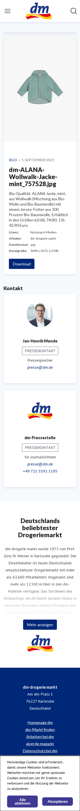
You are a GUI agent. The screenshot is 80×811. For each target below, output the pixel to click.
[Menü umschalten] (7, 11)
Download (22, 263)
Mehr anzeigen (40, 624)
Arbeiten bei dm (40, 736)
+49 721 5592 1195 (40, 471)
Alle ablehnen (22, 801)
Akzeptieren (58, 801)
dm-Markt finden (40, 729)
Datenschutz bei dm (40, 750)
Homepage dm (40, 722)
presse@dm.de (40, 367)
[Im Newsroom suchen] (73, 11)
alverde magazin (40, 743)
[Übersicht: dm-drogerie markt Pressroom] (39, 11)
